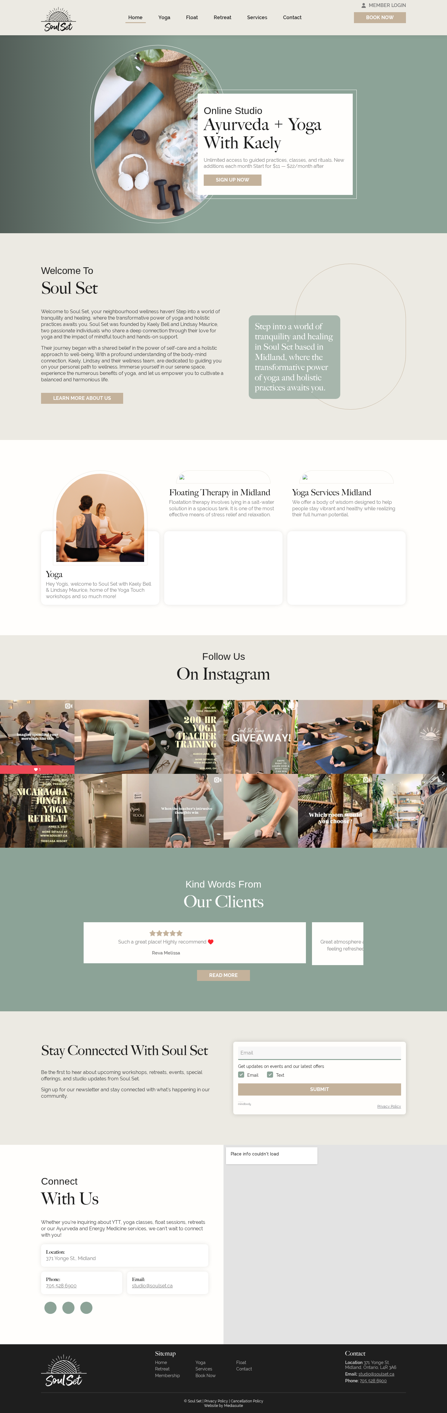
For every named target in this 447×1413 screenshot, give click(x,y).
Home (135, 17)
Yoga (164, 17)
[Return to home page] (58, 17)
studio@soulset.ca (152, 1298)
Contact (292, 17)
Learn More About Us (82, 398)
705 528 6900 (61, 1298)
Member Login (387, 5)
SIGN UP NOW (232, 180)
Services (257, 17)
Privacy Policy (389, 1119)
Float (192, 17)
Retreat (222, 17)
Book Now (380, 17)
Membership (167, 1388)
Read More (223, 987)
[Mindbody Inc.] (244, 1115)
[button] (424, 225)
